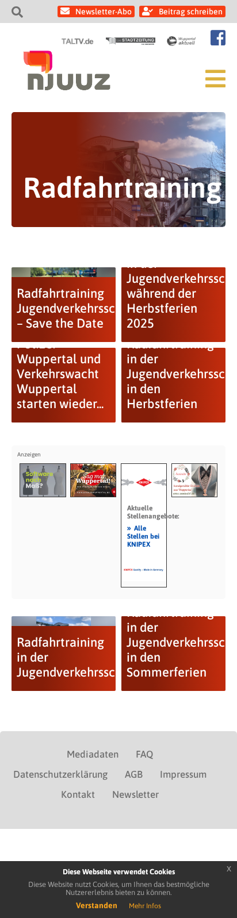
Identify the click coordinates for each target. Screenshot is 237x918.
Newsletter (135, 794)
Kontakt (78, 794)
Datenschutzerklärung (60, 774)
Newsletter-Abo (103, 11)
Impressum (183, 774)
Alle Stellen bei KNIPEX (143, 535)
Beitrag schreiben (191, 11)
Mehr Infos (145, 906)
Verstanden (96, 905)
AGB (134, 774)
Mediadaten (92, 754)
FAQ (144, 754)
